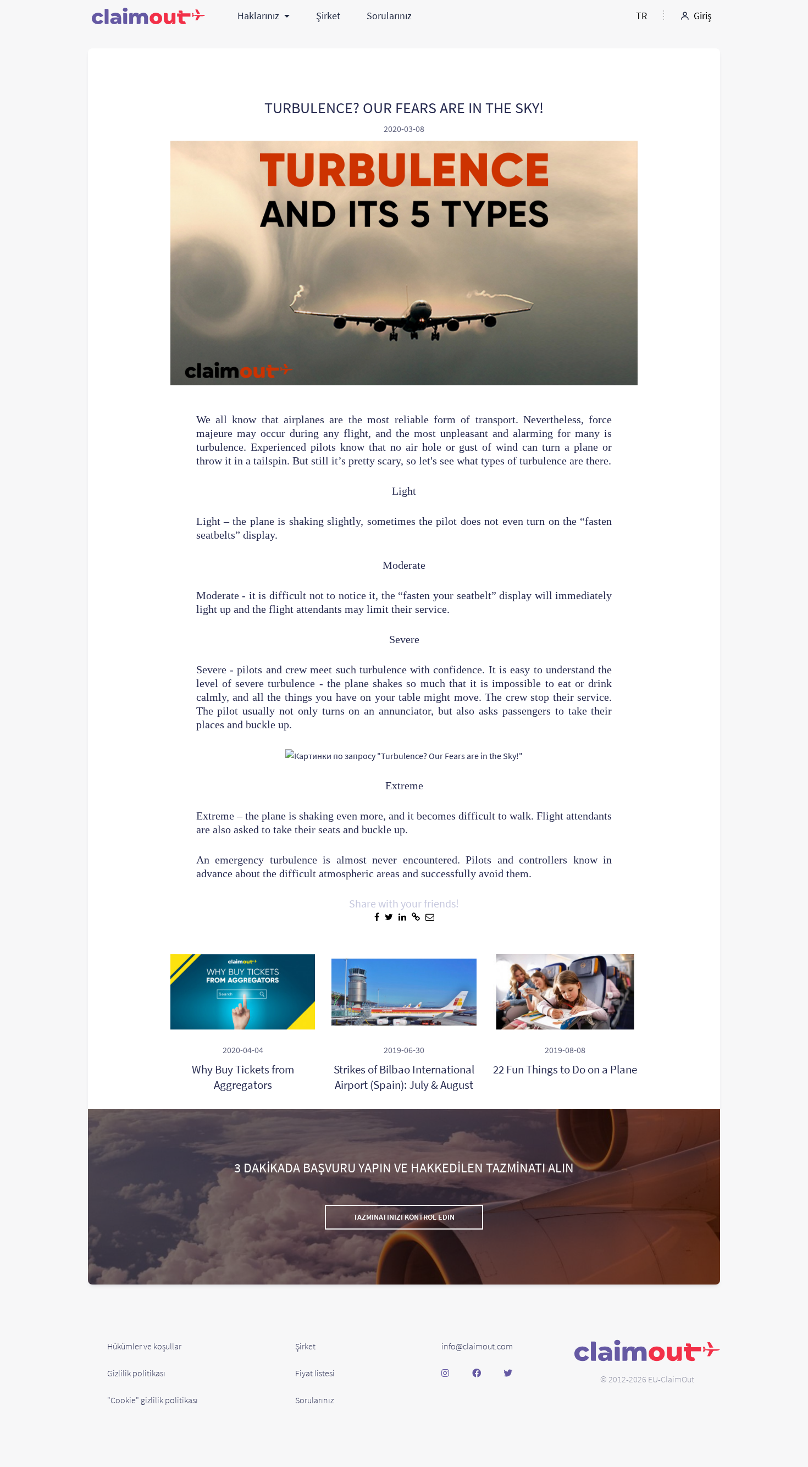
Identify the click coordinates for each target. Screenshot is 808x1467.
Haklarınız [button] (259, 15)
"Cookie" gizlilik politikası (152, 1399)
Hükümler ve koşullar (144, 1346)
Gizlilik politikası (136, 1373)
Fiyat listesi (315, 1373)
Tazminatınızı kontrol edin (404, 1217)
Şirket (328, 15)
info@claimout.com (477, 1346)
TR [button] (641, 15)
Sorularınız (389, 15)
